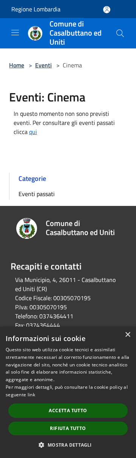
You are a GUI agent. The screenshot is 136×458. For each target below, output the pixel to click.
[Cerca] (120, 33)
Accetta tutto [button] (68, 410)
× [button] (127, 335)
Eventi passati (37, 193)
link (31, 394)
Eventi (43, 65)
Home (16, 65)
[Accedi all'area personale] (106, 10)
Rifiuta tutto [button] (68, 428)
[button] (67, 444)
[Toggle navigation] (15, 32)
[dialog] (68, 392)
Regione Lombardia (35, 9)
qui (33, 131)
